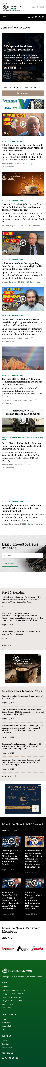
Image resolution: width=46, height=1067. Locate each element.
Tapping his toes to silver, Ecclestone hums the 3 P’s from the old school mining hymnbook (22, 508)
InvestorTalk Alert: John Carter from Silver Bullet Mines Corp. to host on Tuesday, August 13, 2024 (22, 207)
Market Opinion (8, 1004)
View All (6, 645)
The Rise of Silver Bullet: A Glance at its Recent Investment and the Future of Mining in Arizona (22, 382)
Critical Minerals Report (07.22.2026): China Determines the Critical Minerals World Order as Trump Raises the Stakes (21, 599)
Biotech (5, 987)
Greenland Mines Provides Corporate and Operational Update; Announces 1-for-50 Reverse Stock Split (21, 762)
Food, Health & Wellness (11, 997)
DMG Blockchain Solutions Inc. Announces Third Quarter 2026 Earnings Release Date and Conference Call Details (23, 711)
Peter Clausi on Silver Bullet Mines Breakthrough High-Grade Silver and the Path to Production (22, 322)
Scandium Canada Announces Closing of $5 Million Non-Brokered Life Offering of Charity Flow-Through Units (21, 746)
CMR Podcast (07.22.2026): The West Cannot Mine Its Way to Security (21, 632)
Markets (24, 93)
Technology (6, 1008)
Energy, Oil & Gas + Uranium (13, 994)
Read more (10, 68)
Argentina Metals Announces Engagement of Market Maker (22, 697)
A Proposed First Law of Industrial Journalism (20, 47)
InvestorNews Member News (22, 691)
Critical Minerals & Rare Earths (14, 437)
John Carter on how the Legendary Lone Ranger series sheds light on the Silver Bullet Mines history (22, 266)
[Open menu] (4, 17)
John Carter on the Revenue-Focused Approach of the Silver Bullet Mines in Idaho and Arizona (22, 148)
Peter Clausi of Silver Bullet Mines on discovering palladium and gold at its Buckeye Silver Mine (22, 446)
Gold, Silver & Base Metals (12, 141)
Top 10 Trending (13, 592)
